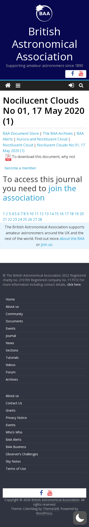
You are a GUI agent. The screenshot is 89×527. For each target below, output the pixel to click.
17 (67, 213)
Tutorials (12, 357)
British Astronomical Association (44, 43)
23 (15, 219)
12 (41, 213)
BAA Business (16, 447)
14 (52, 213)
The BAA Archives (58, 133)
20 (82, 213)
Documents (14, 321)
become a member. (21, 168)
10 (31, 213)
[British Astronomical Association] (8, 85)
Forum (11, 372)
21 (5, 219)
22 (10, 219)
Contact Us (14, 403)
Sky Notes (13, 461)
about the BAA (72, 238)
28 (40, 219)
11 (36, 213)
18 (72, 213)
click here (74, 284)
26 (30, 219)
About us (12, 306)
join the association (39, 193)
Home (10, 299)
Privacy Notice (16, 417)
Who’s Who (14, 432)
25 (25, 219)
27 (35, 219)
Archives (12, 379)
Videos (11, 365)
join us (46, 244)
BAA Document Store (21, 133)
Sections (12, 350)
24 (20, 219)
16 (62, 213)
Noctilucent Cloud (18, 145)
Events (11, 328)
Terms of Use (16, 468)
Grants (11, 410)
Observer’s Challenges (22, 454)
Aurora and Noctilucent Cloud (42, 139)
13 (46, 213)
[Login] (71, 85)
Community (14, 314)
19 (77, 213)
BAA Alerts (13, 439)
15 (57, 213)
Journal (11, 336)
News (10, 343)
